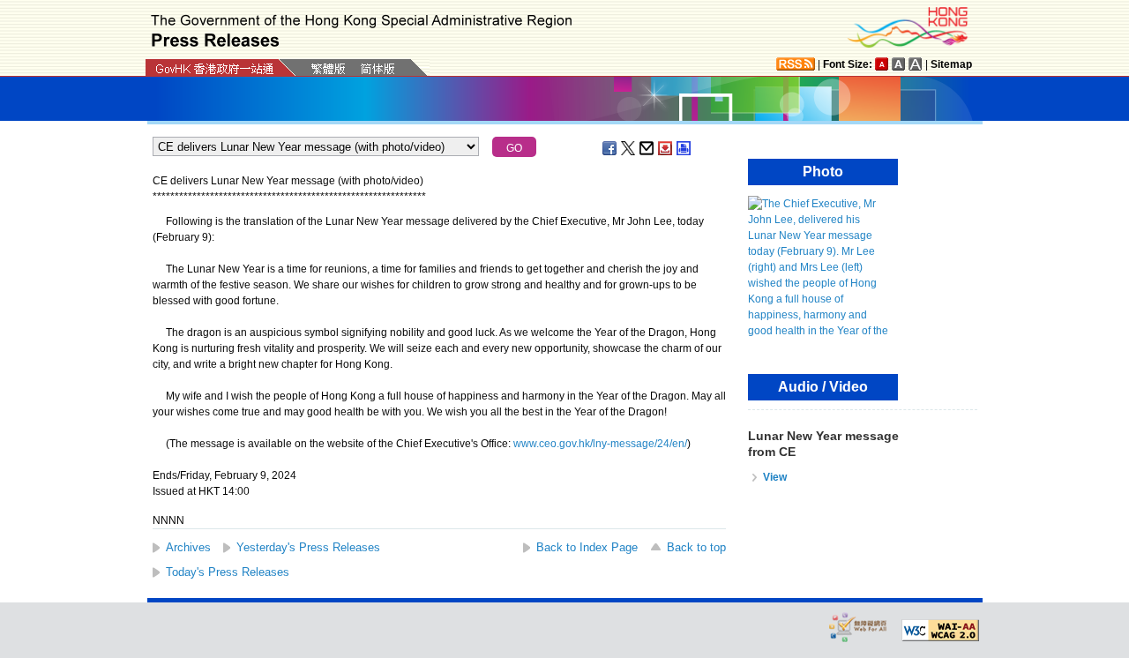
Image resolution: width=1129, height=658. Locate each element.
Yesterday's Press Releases (308, 547)
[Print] (684, 148)
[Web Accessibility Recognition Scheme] (858, 626)
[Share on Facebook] (610, 148)
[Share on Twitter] (629, 148)
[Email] (647, 148)
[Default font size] (882, 64)
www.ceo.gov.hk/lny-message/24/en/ (600, 443)
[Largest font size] (915, 64)
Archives (188, 547)
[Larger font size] (899, 64)
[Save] (666, 148)
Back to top (696, 547)
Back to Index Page (587, 547)
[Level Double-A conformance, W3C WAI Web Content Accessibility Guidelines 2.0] (940, 630)
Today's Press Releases (227, 572)
